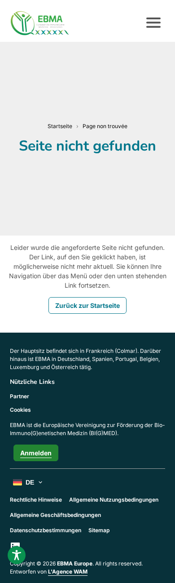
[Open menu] (153, 23)
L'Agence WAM (68, 571)
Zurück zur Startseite (87, 305)
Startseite (60, 126)
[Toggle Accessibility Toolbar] (16, 555)
